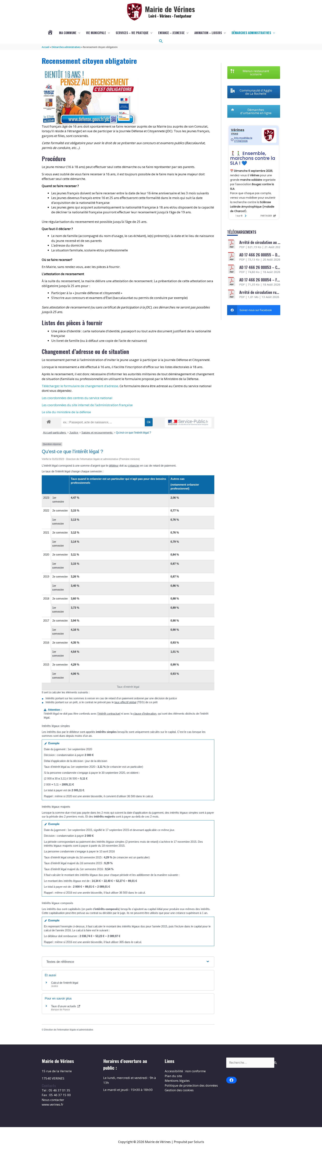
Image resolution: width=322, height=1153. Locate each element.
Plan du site (173, 1076)
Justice (74, 432)
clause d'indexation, (145, 713)
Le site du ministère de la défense (66, 412)
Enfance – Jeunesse (171, 33)
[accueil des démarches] (49, 421)
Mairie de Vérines (170, 9)
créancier (133, 465)
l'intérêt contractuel (108, 713)
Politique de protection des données (191, 1085)
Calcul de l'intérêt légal (64, 982)
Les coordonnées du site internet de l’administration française (87, 405)
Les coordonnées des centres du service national (77, 398)
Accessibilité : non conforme (185, 1071)
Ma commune (67, 33)
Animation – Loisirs (208, 33)
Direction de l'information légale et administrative (68, 1029)
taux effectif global (125, 702)
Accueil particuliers (55, 432)
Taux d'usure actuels (64, 1006)
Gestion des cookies (179, 1090)
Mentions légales (177, 1080)
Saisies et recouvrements (97, 432)
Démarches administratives (251, 33)
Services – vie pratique (132, 33)
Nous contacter (53, 1100)
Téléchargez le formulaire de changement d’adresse (80, 386)
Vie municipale (96, 33)
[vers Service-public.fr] (188, 422)
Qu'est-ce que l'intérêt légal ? (133, 432)
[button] (161, 41)
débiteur (114, 465)
